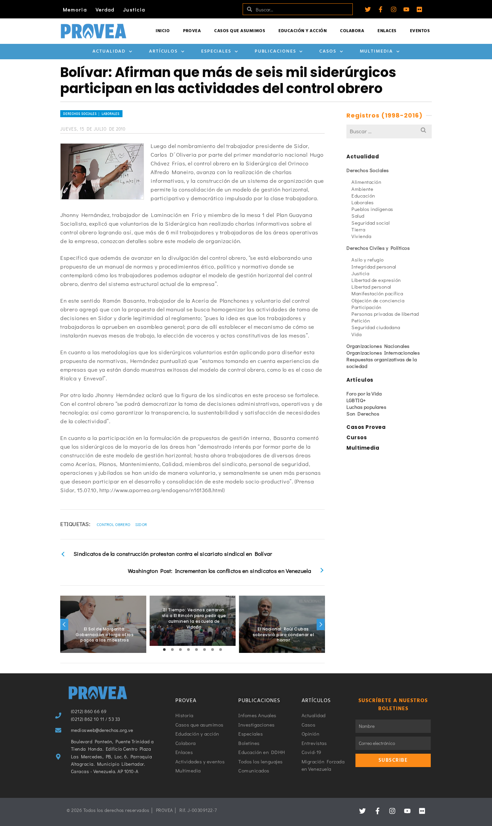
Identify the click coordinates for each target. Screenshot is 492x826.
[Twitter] (368, 9)
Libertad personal (371, 286)
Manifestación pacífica (377, 293)
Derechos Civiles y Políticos (378, 247)
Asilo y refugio (367, 259)
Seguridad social (370, 222)
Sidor (141, 524)
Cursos (356, 437)
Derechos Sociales (367, 170)
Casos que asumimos (239, 30)
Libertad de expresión (376, 280)
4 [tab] (188, 649)
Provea (192, 30)
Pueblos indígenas (372, 209)
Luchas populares (366, 406)
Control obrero (113, 524)
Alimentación (366, 181)
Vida (356, 334)
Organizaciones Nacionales (378, 346)
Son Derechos (362, 413)
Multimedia (376, 51)
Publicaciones (275, 51)
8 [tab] (220, 649)
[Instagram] (394, 9)
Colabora (352, 30)
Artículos (163, 51)
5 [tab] (196, 649)
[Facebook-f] (381, 9)
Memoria (75, 9)
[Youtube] (406, 9)
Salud (357, 215)
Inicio (163, 30)
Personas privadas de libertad (385, 313)
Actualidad (109, 51)
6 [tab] (204, 649)
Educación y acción (302, 30)
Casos (327, 51)
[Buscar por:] (389, 131)
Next (321, 624)
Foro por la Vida (364, 393)
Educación (363, 195)
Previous (64, 624)
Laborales (362, 202)
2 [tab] (172, 649)
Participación (366, 307)
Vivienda (361, 236)
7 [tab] (212, 649)
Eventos (420, 30)
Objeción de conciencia (377, 300)
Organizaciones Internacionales (383, 352)
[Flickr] (419, 9)
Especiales (216, 51)
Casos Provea (366, 427)
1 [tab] (164, 649)
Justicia (134, 9)
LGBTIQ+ (356, 400)
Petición (360, 320)
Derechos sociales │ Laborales (91, 114)
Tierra (358, 229)
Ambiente (362, 188)
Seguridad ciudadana (375, 327)
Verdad (105, 9)
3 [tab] (180, 649)
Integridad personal (373, 266)
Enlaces (387, 30)
